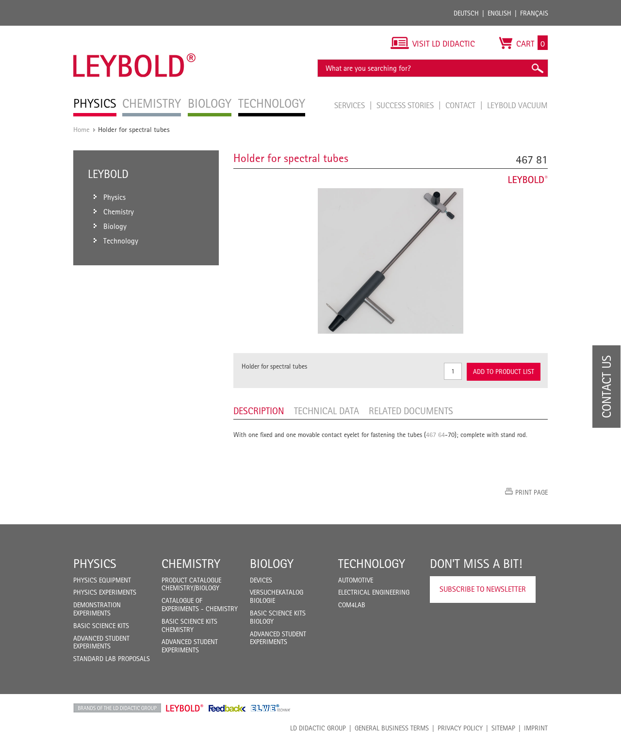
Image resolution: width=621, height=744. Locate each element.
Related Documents (411, 411)
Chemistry (191, 563)
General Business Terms (392, 728)
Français (534, 13)
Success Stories (406, 105)
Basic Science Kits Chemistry (189, 625)
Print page (531, 492)
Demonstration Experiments (97, 609)
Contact (461, 105)
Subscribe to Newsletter (483, 589)
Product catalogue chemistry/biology (191, 584)
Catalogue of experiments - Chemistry (200, 605)
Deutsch (466, 13)
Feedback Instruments (227, 708)
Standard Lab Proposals (111, 659)
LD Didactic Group (318, 728)
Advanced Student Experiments (101, 642)
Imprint (536, 728)
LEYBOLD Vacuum (517, 105)
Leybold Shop (185, 708)
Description (258, 411)
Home (81, 129)
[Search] (537, 68)
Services (350, 105)
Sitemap (503, 728)
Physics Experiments (104, 592)
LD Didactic (117, 708)
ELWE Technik (271, 708)
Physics (94, 563)
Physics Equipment (102, 580)
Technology (371, 563)
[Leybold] (134, 30)
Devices (261, 580)
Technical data (326, 411)
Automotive (355, 580)
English (499, 13)
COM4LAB (351, 605)
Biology (272, 563)
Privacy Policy (460, 728)
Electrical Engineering (373, 592)
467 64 (435, 434)
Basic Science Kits (101, 626)
